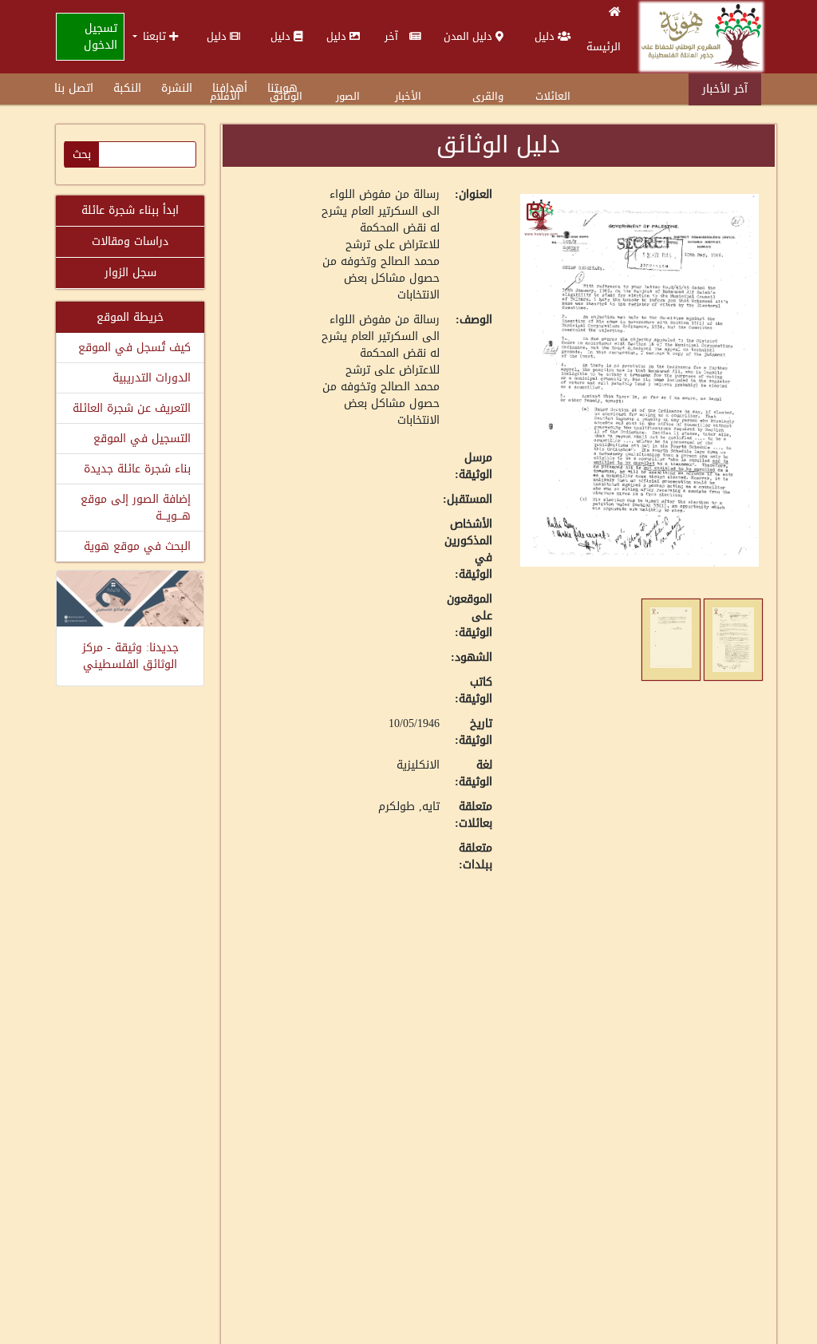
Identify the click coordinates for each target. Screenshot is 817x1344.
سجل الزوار (130, 272)
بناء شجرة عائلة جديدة (137, 469)
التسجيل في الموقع (142, 438)
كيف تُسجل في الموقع (134, 347)
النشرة (176, 88)
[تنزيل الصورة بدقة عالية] (535, 212)
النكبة (127, 88)
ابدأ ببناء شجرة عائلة (130, 210)
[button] (155, 36)
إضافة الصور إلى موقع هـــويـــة (136, 507)
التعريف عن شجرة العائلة (132, 408)
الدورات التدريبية (151, 378)
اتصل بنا (73, 88)
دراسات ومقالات (130, 241)
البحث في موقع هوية (137, 546)
